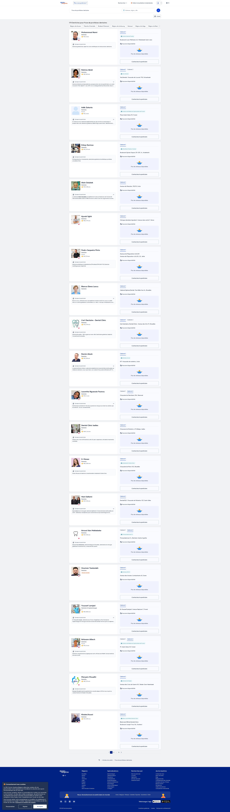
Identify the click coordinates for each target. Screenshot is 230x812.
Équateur (137, 794)
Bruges (83, 782)
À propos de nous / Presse (162, 782)
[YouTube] (74, 801)
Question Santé (135, 780)
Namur (83, 783)
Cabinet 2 (130, 69)
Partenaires (159, 785)
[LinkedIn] (69, 801)
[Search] (158, 10)
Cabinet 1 (123, 32)
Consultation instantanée (162, 788)
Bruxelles (84, 774)
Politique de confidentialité (163, 808)
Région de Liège (140, 26)
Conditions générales (143, 808)
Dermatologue (111, 774)
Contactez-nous (160, 774)
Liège (83, 780)
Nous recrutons (160, 775)
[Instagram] (65, 801)
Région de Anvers (75, 26)
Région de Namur (153, 26)
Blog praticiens (160, 778)
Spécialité (134, 777)
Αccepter (40, 806)
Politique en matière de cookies (25, 802)
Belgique (121, 794)
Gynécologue (110, 786)
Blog (157, 777)
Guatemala (144, 794)
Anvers (83, 775)
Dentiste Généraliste (112, 782)
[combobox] (95, 10)
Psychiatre (110, 777)
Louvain (84, 785)
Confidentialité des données (163, 780)
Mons (83, 786)
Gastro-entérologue (112, 785)
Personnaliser (10, 806)
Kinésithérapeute (111, 780)
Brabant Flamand (103, 26)
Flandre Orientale (89, 26)
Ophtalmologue (111, 775)
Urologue (109, 788)
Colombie (132, 794)
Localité (133, 775)
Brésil (149, 794)
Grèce (117, 794)
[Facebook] (61, 801)
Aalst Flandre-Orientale (88, 788)
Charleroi (84, 778)
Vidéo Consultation (161, 786)
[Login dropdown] (159, 3)
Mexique (127, 794)
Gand (83, 777)
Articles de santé (107, 760)
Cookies (153, 808)
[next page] (121, 752)
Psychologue (110, 783)
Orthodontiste (111, 778)
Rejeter (25, 806)
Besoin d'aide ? (160, 783)
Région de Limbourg (118, 26)
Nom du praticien (135, 774)
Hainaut (130, 26)
